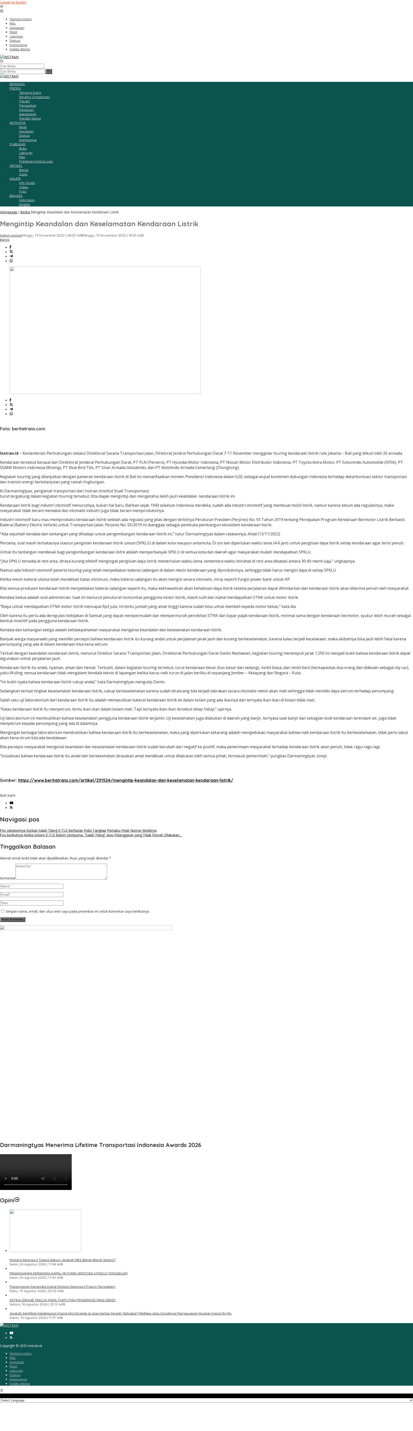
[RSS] (11, 807)
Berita (4, 239)
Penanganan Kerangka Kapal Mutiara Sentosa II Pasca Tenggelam (62, 1286)
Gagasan (17, 1362)
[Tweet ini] (11, 252)
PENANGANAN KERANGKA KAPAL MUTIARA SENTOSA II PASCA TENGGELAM (68, 1273)
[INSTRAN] (9, 57)
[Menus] (1, 7)
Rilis (13, 1358)
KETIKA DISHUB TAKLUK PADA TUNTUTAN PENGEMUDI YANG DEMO (62, 1300)
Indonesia (26, 200)
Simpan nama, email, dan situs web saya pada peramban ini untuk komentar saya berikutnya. (78, 911)
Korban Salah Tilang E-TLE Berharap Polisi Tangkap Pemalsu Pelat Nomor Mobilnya (78, 830)
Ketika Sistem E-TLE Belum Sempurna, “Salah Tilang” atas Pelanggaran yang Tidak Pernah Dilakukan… (91, 835)
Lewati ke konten (13, 2)
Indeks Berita (20, 1383)
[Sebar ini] (10, 247)
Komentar (8, 878)
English (24, 204)
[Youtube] (11, 803)
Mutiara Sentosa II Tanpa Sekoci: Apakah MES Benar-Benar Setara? (62, 1260)
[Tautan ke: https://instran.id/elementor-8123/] (17, 1200)
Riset (13, 1366)
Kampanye (18, 1379)
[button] (48, 71)
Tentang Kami (21, 1353)
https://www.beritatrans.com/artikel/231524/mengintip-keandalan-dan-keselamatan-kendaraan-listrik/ (125, 780)
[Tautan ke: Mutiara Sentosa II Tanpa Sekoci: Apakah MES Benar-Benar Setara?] (45, 1250)
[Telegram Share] (11, 256)
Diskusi (15, 1375)
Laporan (16, 1370)
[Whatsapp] (11, 261)
